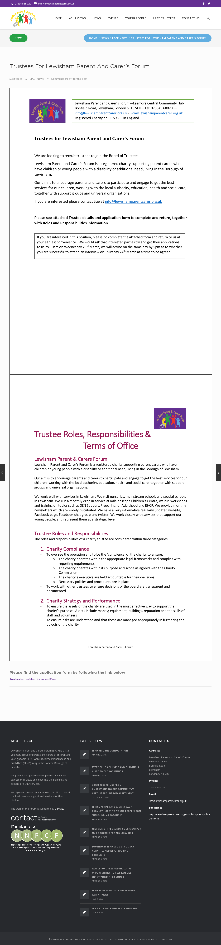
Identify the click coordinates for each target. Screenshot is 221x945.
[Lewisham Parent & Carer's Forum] (22, 18)
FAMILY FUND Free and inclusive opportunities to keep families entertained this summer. (111, 872)
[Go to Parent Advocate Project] (2, 472)
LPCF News (119, 37)
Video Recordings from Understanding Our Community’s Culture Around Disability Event (113, 789)
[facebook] (203, 3)
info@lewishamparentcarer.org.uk (56, 3)
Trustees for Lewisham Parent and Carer (33, 679)
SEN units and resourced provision (114, 908)
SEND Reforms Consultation (110, 750)
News (105, 37)
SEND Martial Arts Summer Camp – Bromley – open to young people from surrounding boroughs (116, 811)
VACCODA (166, 939)
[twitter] (209, 3)
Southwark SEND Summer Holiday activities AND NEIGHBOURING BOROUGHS (113, 850)
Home (93, 37)
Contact (59, 808)
